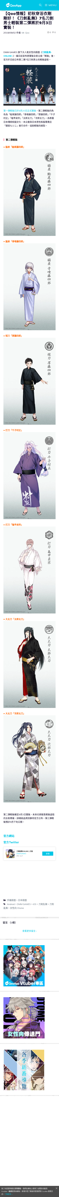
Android (11, 904)
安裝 (48, 853)
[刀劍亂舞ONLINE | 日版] (29, 853)
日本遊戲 (22, 900)
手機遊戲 (11, 900)
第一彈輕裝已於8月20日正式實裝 (19, 110)
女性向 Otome (17, 908)
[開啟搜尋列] (40, 5)
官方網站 (8, 836)
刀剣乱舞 (43, 904)
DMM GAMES (24, 904)
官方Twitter (11, 842)
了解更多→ (9, 1194)
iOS (34, 904)
